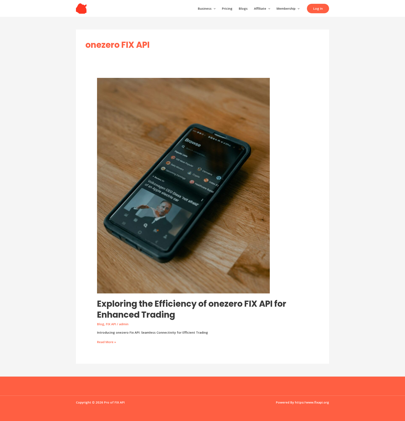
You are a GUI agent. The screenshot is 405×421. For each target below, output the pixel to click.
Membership (286, 8)
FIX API (111, 324)
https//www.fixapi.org (312, 402)
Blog (100, 324)
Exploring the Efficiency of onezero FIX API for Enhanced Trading (191, 309)
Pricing (227, 8)
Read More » (106, 342)
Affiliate (260, 8)
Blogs (243, 8)
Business (205, 8)
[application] (214, 8)
